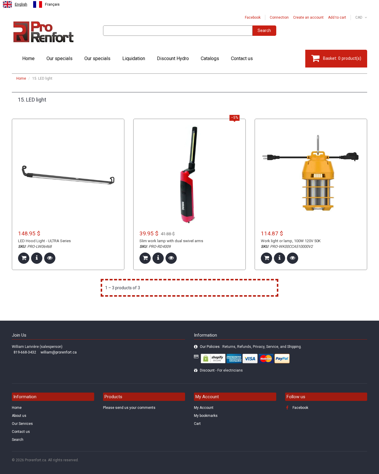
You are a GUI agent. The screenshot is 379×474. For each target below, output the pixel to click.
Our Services (22, 424)
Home (28, 58)
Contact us (242, 58)
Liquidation (133, 58)
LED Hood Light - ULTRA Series (44, 241)
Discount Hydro (173, 58)
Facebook (253, 17)
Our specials (59, 58)
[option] (46, 4)
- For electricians (221, 370)
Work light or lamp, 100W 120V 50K (291, 241)
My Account (203, 408)
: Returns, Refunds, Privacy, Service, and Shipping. (251, 347)
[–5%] (189, 175)
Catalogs (210, 58)
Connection (279, 17)
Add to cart (337, 17)
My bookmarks (206, 416)
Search (264, 30)
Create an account (308, 17)
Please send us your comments (129, 408)
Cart (197, 424)
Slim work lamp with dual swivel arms (171, 241)
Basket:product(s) (342, 58)
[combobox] (15, 4)
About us (19, 416)
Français (52, 4)
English (21, 4)
